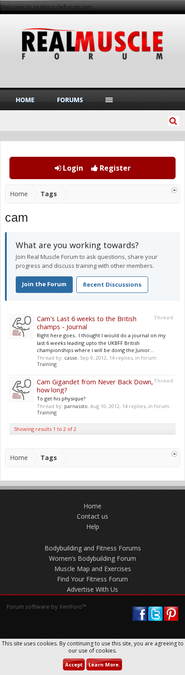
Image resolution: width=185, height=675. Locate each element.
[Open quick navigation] (174, 190)
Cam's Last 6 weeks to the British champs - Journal (87, 322)
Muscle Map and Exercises (92, 568)
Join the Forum (44, 284)
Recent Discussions (112, 284)
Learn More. (104, 664)
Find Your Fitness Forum (92, 579)
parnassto (76, 406)
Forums (70, 99)
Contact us (92, 516)
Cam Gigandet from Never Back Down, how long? (95, 385)
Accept (74, 664)
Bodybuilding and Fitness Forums (92, 548)
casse (70, 357)
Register (114, 167)
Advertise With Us (92, 589)
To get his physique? (61, 398)
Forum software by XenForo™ (47, 606)
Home (25, 99)
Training (47, 364)
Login (72, 167)
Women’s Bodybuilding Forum (92, 558)
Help (92, 526)
